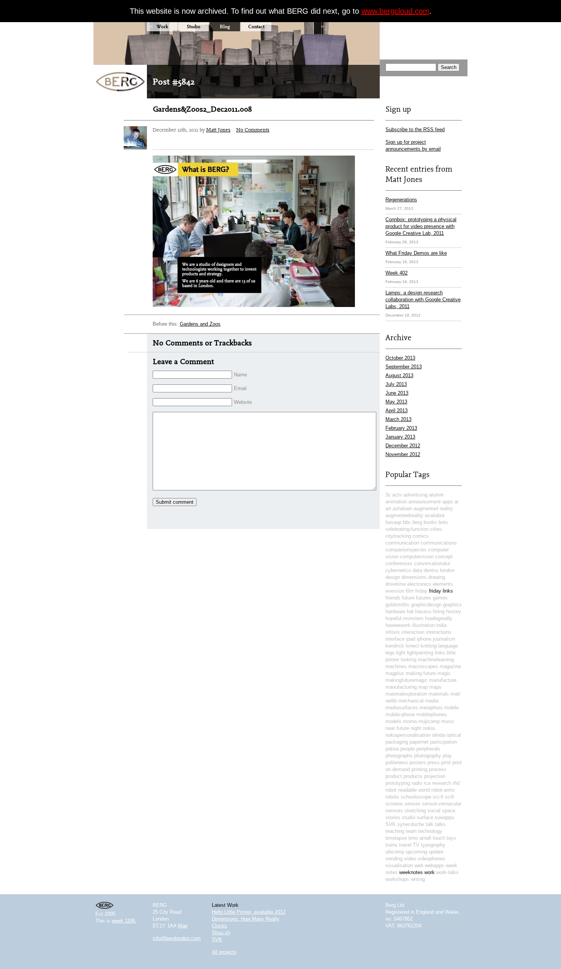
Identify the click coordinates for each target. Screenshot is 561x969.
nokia (429, 728)
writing (418, 879)
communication (402, 543)
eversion (394, 591)
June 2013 (396, 393)
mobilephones (431, 714)
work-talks (447, 872)
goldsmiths (397, 604)
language (448, 646)
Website (243, 402)
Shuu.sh (221, 932)
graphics (452, 604)
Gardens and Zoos (200, 324)
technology (430, 831)
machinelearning (436, 659)
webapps (434, 865)
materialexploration (406, 694)
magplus (394, 673)
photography (427, 755)
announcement (424, 502)
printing (419, 769)
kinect (412, 646)
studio (408, 817)
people (407, 749)
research (441, 783)
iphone (424, 639)
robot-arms (443, 790)
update (436, 852)
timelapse (396, 838)
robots (392, 797)
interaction (412, 632)
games (440, 598)
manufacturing (401, 687)
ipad (410, 639)
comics (421, 536)
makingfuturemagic (406, 680)
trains (391, 845)
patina (392, 749)
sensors (394, 810)
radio (416, 783)
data (417, 570)
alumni (436, 495)
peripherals (428, 749)
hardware (395, 611)
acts (397, 495)
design (392, 577)
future (408, 598)
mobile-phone (400, 714)
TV (416, 845)
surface (425, 817)
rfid (456, 783)
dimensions (414, 577)
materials (439, 694)
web (418, 865)
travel (405, 845)
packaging (396, 742)
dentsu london (439, 570)
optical (454, 735)
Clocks (219, 926)
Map (182, 926)
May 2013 (396, 402)
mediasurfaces (401, 707)
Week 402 (396, 273)
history (453, 611)
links (440, 653)
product (393, 776)
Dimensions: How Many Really (245, 919)
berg (417, 522)
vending (394, 858)
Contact (256, 26)
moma (410, 721)
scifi (449, 797)
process (438, 769)
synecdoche (410, 824)
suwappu (444, 817)
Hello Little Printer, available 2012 (248, 912)
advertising (415, 495)
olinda (438, 735)
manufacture (442, 680)
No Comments (252, 129)
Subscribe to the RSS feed (415, 129)
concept (444, 556)
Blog (225, 26)
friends (392, 598)
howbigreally (438, 618)
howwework (398, 625)
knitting (429, 646)
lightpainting (420, 653)
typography (433, 845)
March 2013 (398, 419)
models (393, 721)
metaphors (431, 707)
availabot (435, 515)
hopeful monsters (404, 618)
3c (388, 495)
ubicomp (394, 852)
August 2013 (399, 375)
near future (397, 728)
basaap (393, 522)
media (431, 701)
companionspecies (406, 550)
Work (162, 26)
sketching (415, 810)
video (410, 858)
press (433, 762)
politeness (396, 762)
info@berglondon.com (177, 938)
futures (423, 598)
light (400, 653)
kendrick (394, 646)
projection (434, 776)
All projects (224, 952)
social (433, 810)
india (441, 625)
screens (394, 804)
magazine (450, 666)
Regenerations (401, 199)
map (423, 687)
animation (396, 502)
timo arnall (419, 838)
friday (421, 591)
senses (413, 804)
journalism (444, 639)
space (448, 810)
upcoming (416, 852)
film (410, 591)
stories (392, 817)
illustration (423, 625)
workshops (397, 879)
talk (430, 824)
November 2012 (402, 454)
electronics (419, 584)
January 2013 (400, 437)
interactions (438, 632)
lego (390, 653)
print (446, 762)
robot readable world (407, 790)
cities (436, 529)
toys (451, 838)
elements (443, 584)
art (388, 508)
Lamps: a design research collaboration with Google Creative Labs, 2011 (423, 299)
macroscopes (423, 666)
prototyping (397, 783)
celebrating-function (407, 529)
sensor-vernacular (441, 804)
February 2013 (401, 428)
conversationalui (432, 563)
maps (435, 687)
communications (439, 543)
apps (447, 502)
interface (395, 639)
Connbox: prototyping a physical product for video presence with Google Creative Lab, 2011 (420, 226)
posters (417, 762)
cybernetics (398, 570)
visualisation (399, 865)
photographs (399, 755)
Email (240, 388)
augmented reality (433, 508)
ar (457, 502)
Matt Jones (218, 129)
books (430, 522)
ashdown (402, 508)
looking (408, 659)
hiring (439, 611)
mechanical (411, 701)
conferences (399, 563)
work (429, 872)
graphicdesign (426, 604)
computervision (417, 556)
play (447, 755)
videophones (431, 858)
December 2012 (402, 445)
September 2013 (403, 367)
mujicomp (429, 721)
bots (443, 522)
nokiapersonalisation (407, 735)
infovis (392, 632)
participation (443, 742)
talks (440, 824)
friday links (441, 591)
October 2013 (400, 358)
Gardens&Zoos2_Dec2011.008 (202, 109)
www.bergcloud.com (395, 11)
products (412, 776)
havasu (423, 611)
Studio (193, 26)
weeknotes (411, 872)
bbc (407, 522)
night (416, 728)
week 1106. (124, 921)
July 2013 (396, 384)
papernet (419, 742)
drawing (436, 577)
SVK (390, 824)
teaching (394, 831)
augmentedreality (404, 515)
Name (240, 375)
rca (427, 783)
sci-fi (438, 797)
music (448, 721)
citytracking (398, 536)
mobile (451, 707)
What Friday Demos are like (416, 253)
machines (396, 666)
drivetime (395, 584)
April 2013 (396, 410)
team (411, 831)
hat (410, 611)
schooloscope (416, 797)
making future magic (428, 673)
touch (439, 838)
